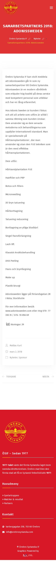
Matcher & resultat (12, 499)
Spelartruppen (11, 495)
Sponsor (23, 357)
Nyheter (14, 357)
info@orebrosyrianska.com (19, 532)
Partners (7, 503)
